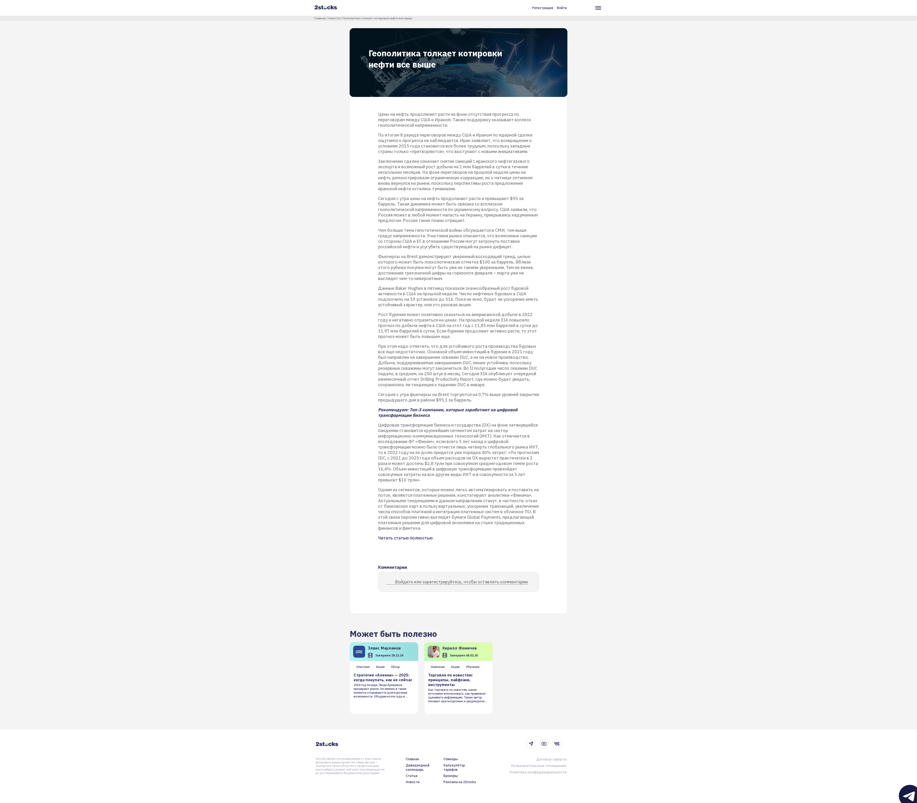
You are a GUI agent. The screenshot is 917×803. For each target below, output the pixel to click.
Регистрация (542, 8)
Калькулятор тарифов (454, 767)
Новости (334, 18)
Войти (562, 8)
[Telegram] (531, 744)
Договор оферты (551, 759)
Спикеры (450, 759)
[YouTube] (544, 744)
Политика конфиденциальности (538, 772)
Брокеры (450, 776)
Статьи (411, 776)
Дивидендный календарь (417, 767)
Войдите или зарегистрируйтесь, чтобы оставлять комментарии (461, 582)
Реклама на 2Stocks (459, 782)
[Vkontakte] (557, 744)
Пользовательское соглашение (539, 765)
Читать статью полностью (405, 538)
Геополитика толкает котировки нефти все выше (377, 18)
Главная (320, 18)
